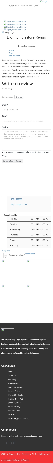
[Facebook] (7, 443)
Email (5, 104)
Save (10, 53)
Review (6, 127)
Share (11, 50)
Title (4, 116)
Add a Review (14, 55)
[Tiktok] (14, 443)
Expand (6, 251)
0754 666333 (16, 199)
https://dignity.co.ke (19, 204)
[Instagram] (11, 443)
